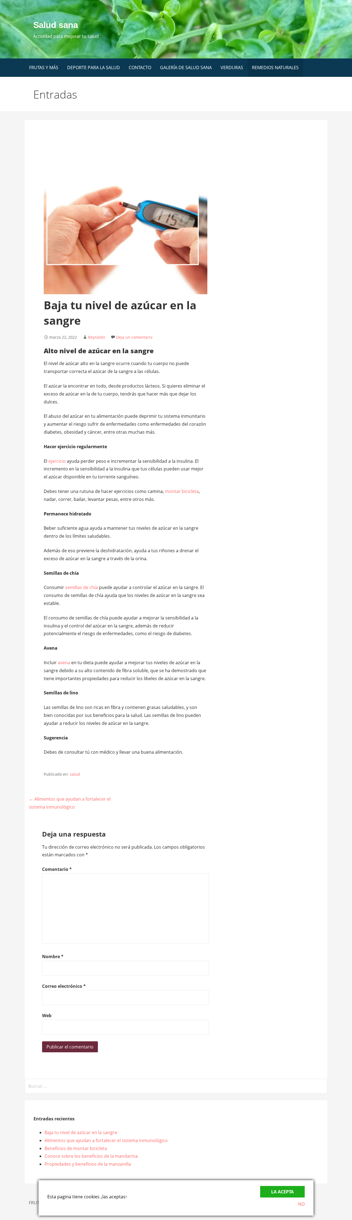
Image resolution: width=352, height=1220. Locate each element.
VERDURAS (232, 67)
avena (64, 663)
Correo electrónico (64, 986)
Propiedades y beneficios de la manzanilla (88, 1164)
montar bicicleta (182, 491)
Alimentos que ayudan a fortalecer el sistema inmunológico (106, 1140)
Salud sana (55, 25)
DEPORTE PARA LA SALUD (93, 67)
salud (75, 774)
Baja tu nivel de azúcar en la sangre (81, 1132)
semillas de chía (81, 587)
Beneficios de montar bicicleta (76, 1148)
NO (301, 1204)
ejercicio (57, 461)
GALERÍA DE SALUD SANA (186, 67)
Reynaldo (96, 337)
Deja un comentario (134, 337)
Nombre (53, 956)
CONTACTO (140, 67)
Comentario (57, 869)
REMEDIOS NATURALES (275, 67)
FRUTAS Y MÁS (43, 67)
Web (46, 1016)
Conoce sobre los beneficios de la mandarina (91, 1156)
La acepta (282, 1192)
